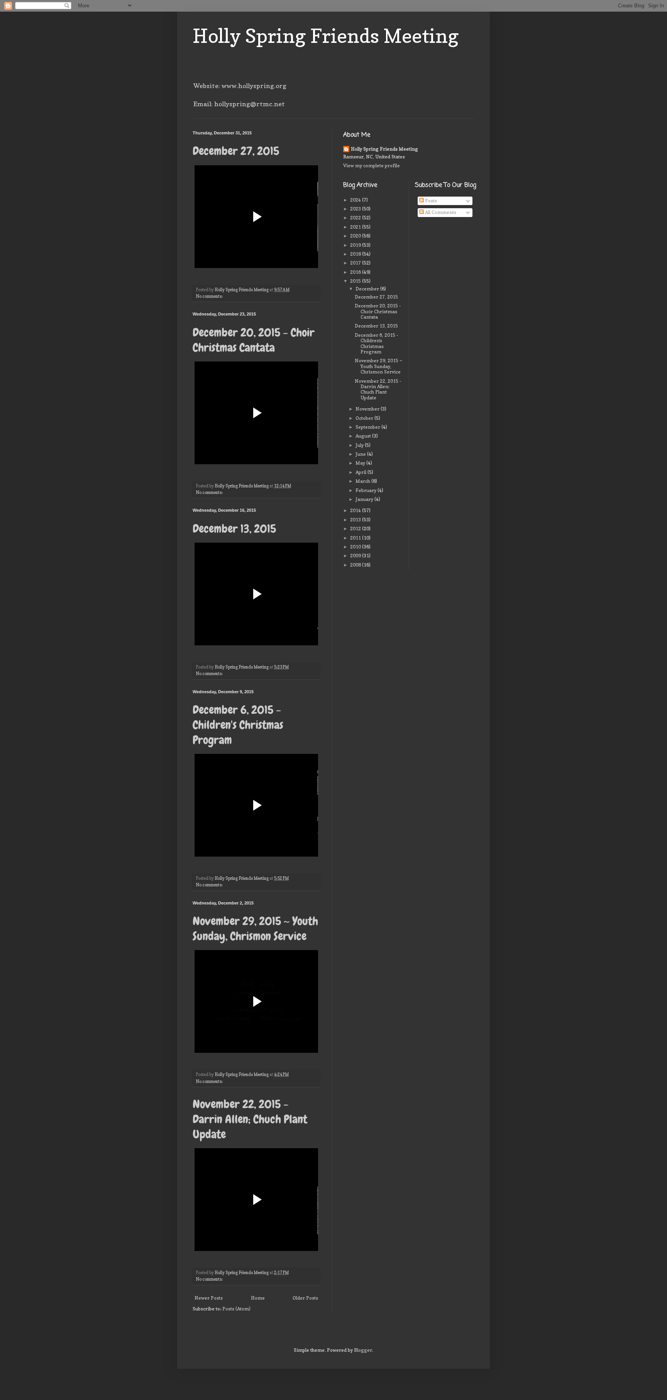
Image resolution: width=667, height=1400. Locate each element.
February (367, 490)
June (361, 454)
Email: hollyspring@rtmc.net (239, 104)
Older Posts (305, 1298)
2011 (356, 538)
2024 (356, 200)
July (360, 445)
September (368, 427)
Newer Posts (209, 1298)
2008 (356, 565)
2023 (356, 209)
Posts (430, 201)
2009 (356, 555)
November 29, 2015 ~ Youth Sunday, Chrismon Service (255, 929)
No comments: (209, 296)
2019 (356, 245)
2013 (356, 520)
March (363, 481)
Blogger (363, 1350)
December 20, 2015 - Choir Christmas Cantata (254, 340)
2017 (356, 263)
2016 (356, 272)
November (368, 409)
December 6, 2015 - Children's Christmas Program (238, 725)
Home (258, 1298)
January (365, 499)
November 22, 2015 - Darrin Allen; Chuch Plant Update (250, 1119)
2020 (356, 236)
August (364, 436)
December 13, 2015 (234, 528)
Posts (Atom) (236, 1309)
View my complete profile (371, 165)
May (361, 463)
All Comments (440, 212)
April (361, 472)
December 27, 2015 (236, 151)
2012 (356, 528)
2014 (356, 510)
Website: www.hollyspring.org (239, 86)
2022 (356, 218)
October (365, 418)
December (368, 289)
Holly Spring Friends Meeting (326, 36)
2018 (356, 254)
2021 (356, 227)
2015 (356, 281)
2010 (356, 547)
